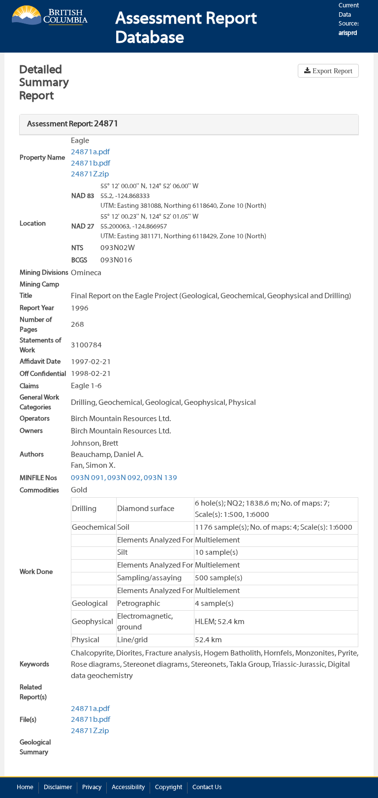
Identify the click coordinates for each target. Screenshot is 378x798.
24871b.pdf (90, 164)
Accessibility (128, 787)
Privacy (91, 787)
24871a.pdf (90, 152)
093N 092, (124, 478)
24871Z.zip (90, 174)
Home (25, 787)
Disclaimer (58, 787)
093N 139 (160, 478)
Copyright (168, 787)
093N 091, (88, 478)
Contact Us (206, 787)
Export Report (331, 70)
